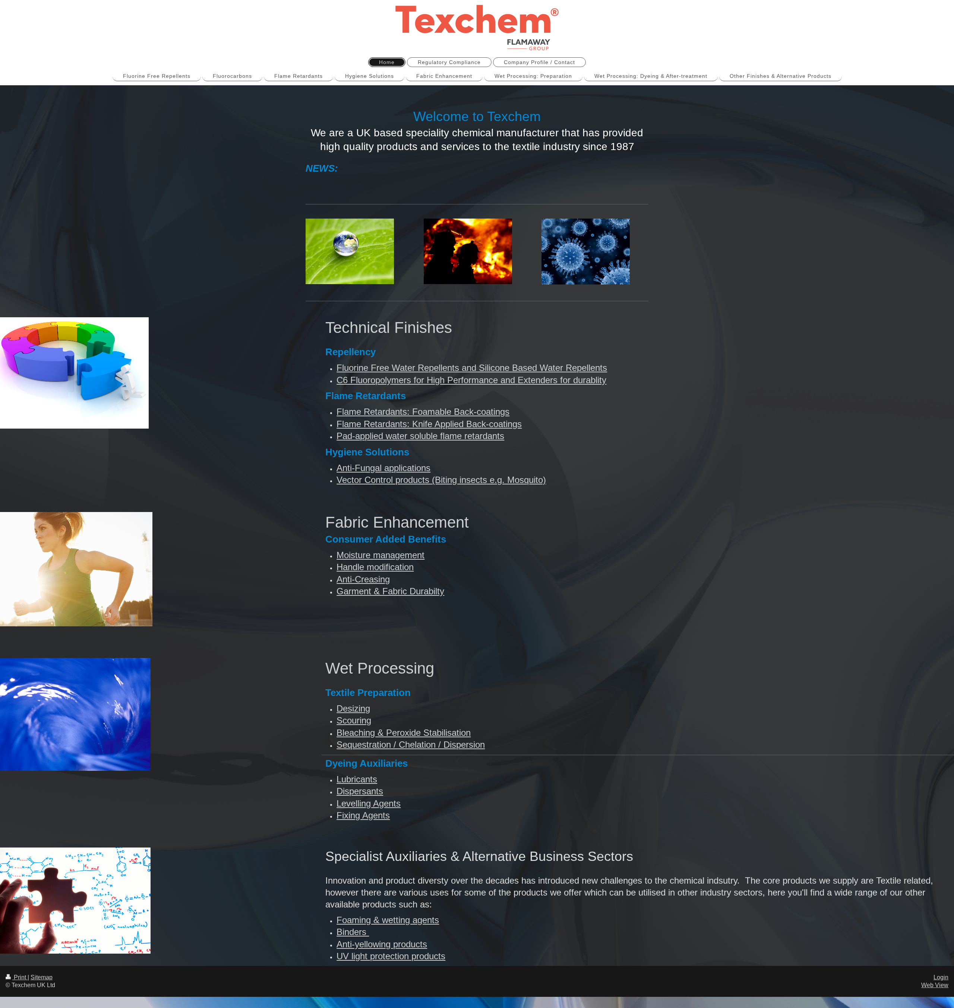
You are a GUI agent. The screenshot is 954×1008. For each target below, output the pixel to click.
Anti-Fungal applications (383, 468)
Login (941, 977)
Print (20, 977)
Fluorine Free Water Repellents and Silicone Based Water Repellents (472, 368)
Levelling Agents (369, 803)
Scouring (354, 720)
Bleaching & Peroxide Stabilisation (404, 733)
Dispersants (360, 791)
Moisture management (380, 555)
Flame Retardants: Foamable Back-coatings (423, 412)
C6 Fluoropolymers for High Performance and (427, 380)
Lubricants (357, 779)
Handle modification (375, 567)
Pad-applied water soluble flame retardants (420, 436)
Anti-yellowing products (382, 944)
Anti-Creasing (363, 579)
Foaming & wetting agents (388, 920)
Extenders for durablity (562, 380)
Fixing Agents (363, 815)
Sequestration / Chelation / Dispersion (411, 745)
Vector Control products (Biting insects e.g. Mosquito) (441, 480)
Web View (934, 985)
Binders (353, 932)
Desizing (353, 708)
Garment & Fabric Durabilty (390, 591)
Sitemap (42, 977)
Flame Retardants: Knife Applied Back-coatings (429, 424)
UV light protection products (391, 956)
